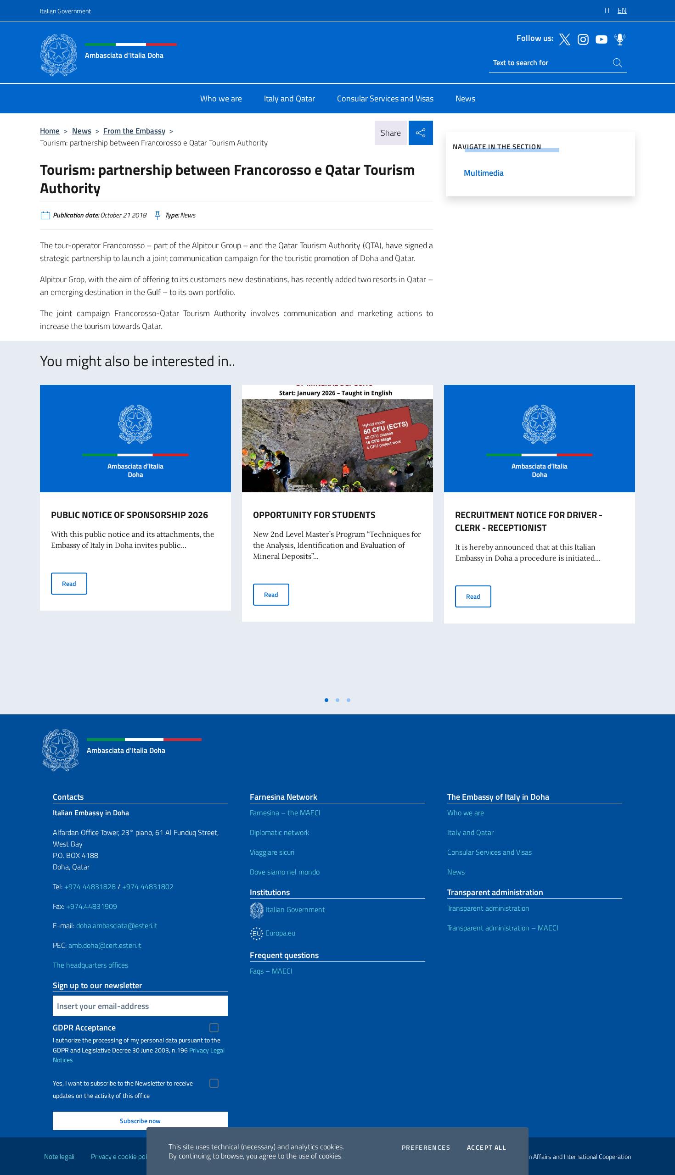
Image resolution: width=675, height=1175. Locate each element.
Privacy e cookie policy (123, 1156)
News (81, 130)
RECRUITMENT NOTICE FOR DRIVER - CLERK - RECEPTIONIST (528, 521)
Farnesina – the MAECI (285, 812)
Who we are (465, 812)
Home (50, 130)
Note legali (59, 1156)
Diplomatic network (279, 832)
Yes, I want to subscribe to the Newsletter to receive (123, 1083)
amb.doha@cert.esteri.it (104, 945)
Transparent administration (488, 907)
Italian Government (65, 11)
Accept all (486, 1147)
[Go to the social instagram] (581, 38)
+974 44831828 (90, 886)
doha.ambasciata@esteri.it (117, 925)
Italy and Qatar (470, 832)
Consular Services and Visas (489, 852)
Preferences (426, 1147)
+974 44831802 (148, 886)
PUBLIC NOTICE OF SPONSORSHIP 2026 (129, 514)
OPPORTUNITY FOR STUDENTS (314, 514)
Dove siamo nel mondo (285, 871)
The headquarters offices (90, 964)
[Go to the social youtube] (599, 38)
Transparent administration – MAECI (502, 927)
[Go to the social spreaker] (617, 38)
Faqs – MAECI (271, 970)
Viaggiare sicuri (272, 852)
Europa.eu (279, 932)
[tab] (326, 700)
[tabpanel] (135, 538)
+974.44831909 (91, 906)
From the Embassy (134, 130)
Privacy (199, 1050)
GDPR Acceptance (84, 1027)
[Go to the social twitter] (562, 38)
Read (74, 583)
